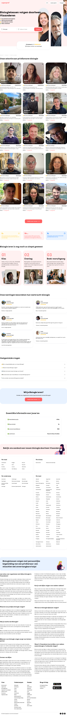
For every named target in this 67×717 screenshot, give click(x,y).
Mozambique (48, 515)
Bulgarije (37, 485)
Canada (47, 485)
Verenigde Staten (39, 541)
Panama (47, 524)
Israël (37, 503)
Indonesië (58, 501)
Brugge (13, 462)
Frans (15, 688)
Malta (47, 511)
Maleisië (37, 511)
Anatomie (4, 479)
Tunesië (47, 536)
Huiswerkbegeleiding (18, 697)
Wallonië (58, 541)
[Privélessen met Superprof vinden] (5, 3)
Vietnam (48, 541)
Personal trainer (17, 707)
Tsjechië (37, 536)
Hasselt (23, 464)
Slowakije (58, 532)
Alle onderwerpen (18, 708)
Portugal (58, 526)
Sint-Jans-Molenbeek (31, 697)
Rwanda (37, 530)
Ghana (37, 496)
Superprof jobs (4, 694)
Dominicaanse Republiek (49, 490)
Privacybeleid (4, 688)
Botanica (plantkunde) (16, 486)
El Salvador (48, 492)
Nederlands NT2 (17, 696)
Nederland (38, 517)
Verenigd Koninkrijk (50, 538)
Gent (13, 464)
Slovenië (47, 532)
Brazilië (57, 483)
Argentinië (48, 479)
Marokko (58, 511)
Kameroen (58, 505)
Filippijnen (38, 494)
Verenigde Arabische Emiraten (60, 539)
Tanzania (48, 534)
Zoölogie (24, 486)
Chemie (15, 704)
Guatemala (58, 496)
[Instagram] (65, 713)
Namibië (58, 515)
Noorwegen (48, 519)
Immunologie (14, 483)
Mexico (47, 513)
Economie (16, 705)
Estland (57, 492)
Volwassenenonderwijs (50, 462)
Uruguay (37, 538)
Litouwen (48, 509)
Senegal (47, 530)
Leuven (13, 466)
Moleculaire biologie (16, 481)
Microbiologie (24, 481)
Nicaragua (48, 517)
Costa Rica (48, 487)
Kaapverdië (48, 505)
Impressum (3, 686)
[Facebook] (60, 713)
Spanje (37, 534)
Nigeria (37, 519)
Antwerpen (4, 462)
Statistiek (16, 693)
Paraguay (58, 524)
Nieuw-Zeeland (59, 517)
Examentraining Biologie (5, 484)
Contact (41, 688)
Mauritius (38, 513)
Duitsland (58, 489)
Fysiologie (4, 481)
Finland (47, 494)
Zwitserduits (38, 546)
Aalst (28, 704)
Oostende (4, 468)
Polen (47, 526)
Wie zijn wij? (4, 685)
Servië (57, 530)
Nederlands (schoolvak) (19, 702)
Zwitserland (48, 546)
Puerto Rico (38, 528)
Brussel (23, 462)
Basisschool (38, 462)
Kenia (37, 507)
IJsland (37, 501)
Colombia (38, 487)
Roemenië (58, 528)
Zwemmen (16, 686)
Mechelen (24, 466)
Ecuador (37, 492)
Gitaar (15, 699)
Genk (3, 464)
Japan (37, 505)
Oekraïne (58, 519)
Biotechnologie (25, 483)
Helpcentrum (42, 686)
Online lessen (4, 691)
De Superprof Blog (43, 685)
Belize (47, 481)
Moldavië (58, 513)
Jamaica (58, 503)
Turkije (57, 536)
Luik (28, 691)
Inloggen (62, 2)
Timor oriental (59, 534)
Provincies (3, 693)
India (47, 501)
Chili (57, 485)
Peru (37, 526)
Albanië (37, 479)
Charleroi (29, 688)
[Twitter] (62, 713)
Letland (37, 509)
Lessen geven (53, 2)
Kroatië (47, 507)
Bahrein (37, 481)
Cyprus (57, 487)
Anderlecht (29, 694)
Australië (58, 479)
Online (23, 468)
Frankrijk (58, 494)
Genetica (24, 479)
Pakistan (38, 524)
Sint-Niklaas (14, 468)
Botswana (48, 483)
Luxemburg (58, 509)
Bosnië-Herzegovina (40, 483)
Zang (15, 691)
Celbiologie (14, 479)
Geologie (3, 486)
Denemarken (38, 489)
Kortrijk (3, 466)
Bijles (15, 694)
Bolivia (57, 481)
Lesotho (58, 507)
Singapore (38, 532)
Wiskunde (16, 685)
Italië (47, 503)
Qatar (47, 528)
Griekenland (48, 496)
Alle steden (29, 705)
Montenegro (38, 515)
